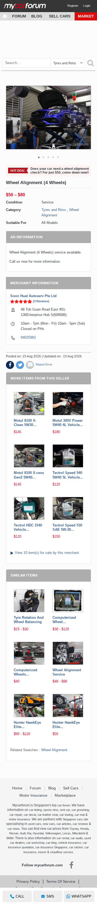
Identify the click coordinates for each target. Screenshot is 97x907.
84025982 (28, 337)
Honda (84, 828)
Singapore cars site (75, 819)
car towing (66, 814)
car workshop (35, 842)
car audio (77, 838)
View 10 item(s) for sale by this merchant (47, 553)
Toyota (74, 828)
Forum (19, 16)
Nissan (13, 833)
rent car (65, 809)
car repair (15, 814)
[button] (86, 117)
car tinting (35, 809)
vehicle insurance (69, 842)
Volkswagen (53, 833)
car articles (64, 823)
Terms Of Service (60, 881)
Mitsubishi (78, 833)
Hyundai (38, 833)
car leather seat (47, 814)
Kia (29, 833)
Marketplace (66, 795)
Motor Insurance (33, 795)
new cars (49, 823)
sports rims (50, 809)
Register (72, 5)
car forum (63, 805)
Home (17, 788)
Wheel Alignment (54, 750)
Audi (23, 833)
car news (14, 828)
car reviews (80, 823)
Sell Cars (59, 16)
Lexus (67, 833)
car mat (80, 814)
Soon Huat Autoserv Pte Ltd (33, 296)
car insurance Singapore (51, 847)
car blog (51, 842)
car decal (30, 814)
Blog (36, 16)
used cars (34, 823)
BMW (9, 838)
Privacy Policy (28, 881)
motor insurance (19, 819)
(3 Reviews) (41, 301)
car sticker (76, 847)
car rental (63, 838)
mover (42, 852)
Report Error (44, 364)
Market (86, 16)
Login (86, 5)
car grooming (80, 809)
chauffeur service (61, 852)
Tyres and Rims (53, 210)
